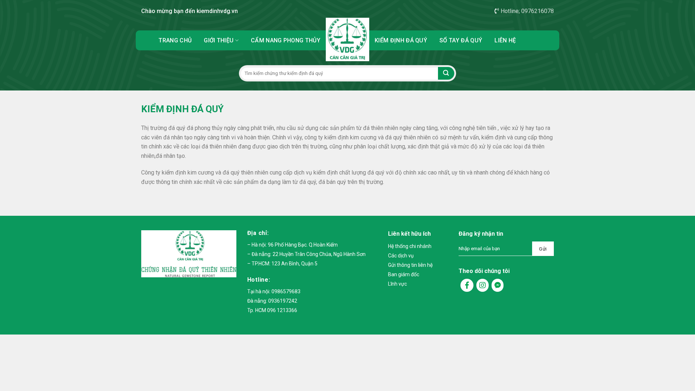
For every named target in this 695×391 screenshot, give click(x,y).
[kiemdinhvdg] (347, 39)
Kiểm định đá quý (401, 40)
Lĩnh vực (397, 284)
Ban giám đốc (403, 274)
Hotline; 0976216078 (527, 11)
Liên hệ (505, 40)
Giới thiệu (218, 40)
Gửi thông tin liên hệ (410, 265)
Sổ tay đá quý (460, 40)
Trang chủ (175, 40)
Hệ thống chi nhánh (409, 246)
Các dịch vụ (401, 255)
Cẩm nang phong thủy (285, 40)
